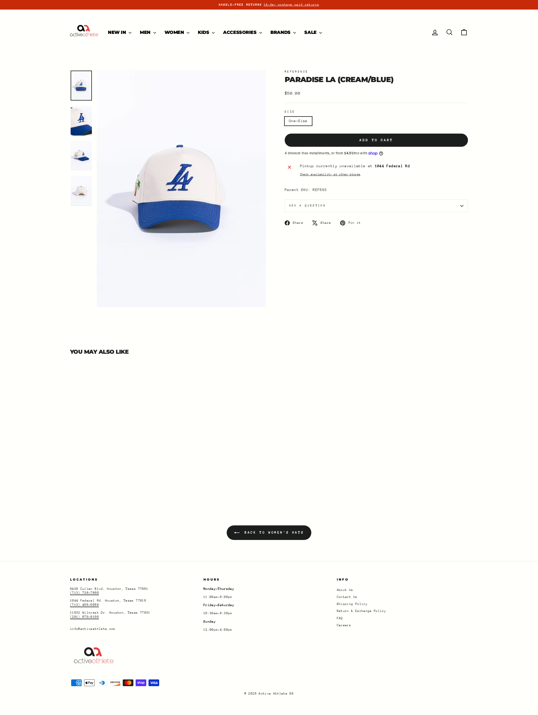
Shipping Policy (352, 604)
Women (174, 32)
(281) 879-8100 (84, 617)
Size (290, 111)
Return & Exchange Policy (361, 611)
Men (146, 32)
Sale (311, 32)
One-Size (298, 121)
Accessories (240, 32)
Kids (204, 32)
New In (117, 32)
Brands (281, 32)
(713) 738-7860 (84, 593)
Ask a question (307, 205)
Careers (344, 625)
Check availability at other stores (330, 174)
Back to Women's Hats (273, 532)
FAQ (340, 618)
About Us (345, 590)
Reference (296, 71)
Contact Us (347, 597)
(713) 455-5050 (84, 605)
